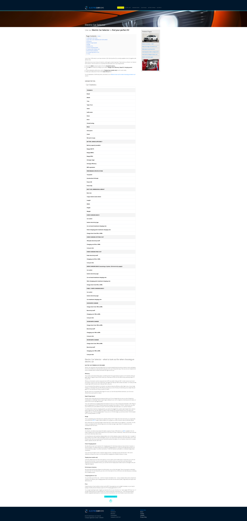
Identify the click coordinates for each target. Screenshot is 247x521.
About (141, 511)
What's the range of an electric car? (149, 46)
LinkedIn (142, 515)
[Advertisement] (151, 94)
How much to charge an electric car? (149, 54)
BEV (124, 431)
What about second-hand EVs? (148, 49)
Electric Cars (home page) (147, 57)
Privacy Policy (143, 517)
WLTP (94, 420)
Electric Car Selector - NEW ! (148, 44)
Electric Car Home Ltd (96, 8)
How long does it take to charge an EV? (150, 51)
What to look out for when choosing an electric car (123, 74)
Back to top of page (110, 496)
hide (99, 36)
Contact (142, 513)
